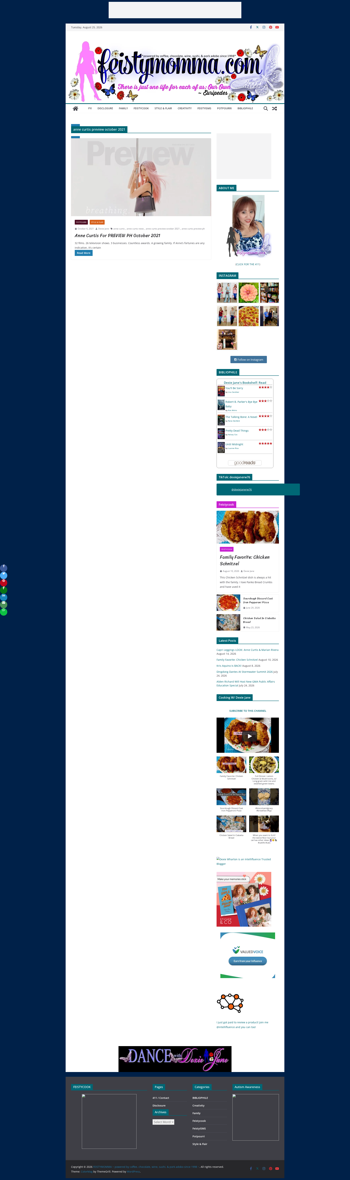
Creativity (185, 108)
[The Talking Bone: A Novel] (221, 417)
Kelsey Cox (232, 434)
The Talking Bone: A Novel (241, 417)
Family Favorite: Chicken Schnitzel (245, 560)
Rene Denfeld (234, 421)
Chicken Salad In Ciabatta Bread (259, 620)
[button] (231, 770)
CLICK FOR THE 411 (247, 264)
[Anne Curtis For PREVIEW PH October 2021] (141, 177)
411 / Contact (161, 1098)
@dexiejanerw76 (242, 489)
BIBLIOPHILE (245, 108)
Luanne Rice (233, 448)
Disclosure (105, 108)
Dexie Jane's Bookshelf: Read (245, 383)
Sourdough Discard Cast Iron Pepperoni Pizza (258, 600)
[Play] (250, 736)
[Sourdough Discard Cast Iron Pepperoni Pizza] (228, 603)
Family (123, 108)
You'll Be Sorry (234, 388)
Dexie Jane (103, 228)
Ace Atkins (232, 410)
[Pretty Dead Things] (221, 430)
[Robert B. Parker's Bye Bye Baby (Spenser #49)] (221, 401)
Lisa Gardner (233, 392)
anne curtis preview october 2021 (163, 228)
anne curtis (119, 228)
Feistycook (141, 108)
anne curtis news (135, 228)
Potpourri (224, 108)
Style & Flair (163, 108)
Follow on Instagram (250, 359)
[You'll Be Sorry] (221, 388)
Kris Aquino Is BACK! (229, 665)
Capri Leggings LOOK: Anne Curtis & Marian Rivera (248, 650)
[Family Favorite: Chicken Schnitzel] (248, 527)
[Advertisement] (175, 10)
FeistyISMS (204, 108)
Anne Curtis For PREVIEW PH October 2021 (117, 235)
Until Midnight (234, 444)
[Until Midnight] (221, 444)
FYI (90, 108)
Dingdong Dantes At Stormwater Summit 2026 (245, 671)
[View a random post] (274, 108)
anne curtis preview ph (193, 228)
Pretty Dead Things (237, 430)
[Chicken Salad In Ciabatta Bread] (228, 623)
